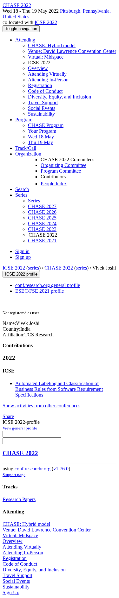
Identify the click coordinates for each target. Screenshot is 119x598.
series (33, 267)
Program (23, 119)
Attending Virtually (47, 74)
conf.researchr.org (32, 468)
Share (8, 416)
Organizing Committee (63, 165)
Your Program (42, 131)
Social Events (41, 108)
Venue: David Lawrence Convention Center (72, 51)
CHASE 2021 (42, 240)
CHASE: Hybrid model (52, 45)
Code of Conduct (45, 91)
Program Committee (61, 171)
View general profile (20, 428)
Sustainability (41, 114)
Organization (28, 153)
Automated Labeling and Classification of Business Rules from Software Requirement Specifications (59, 389)
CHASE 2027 (42, 206)
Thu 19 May (40, 142)
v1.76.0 (61, 468)
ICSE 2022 (46, 22)
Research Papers (19, 499)
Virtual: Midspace (45, 57)
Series (34, 200)
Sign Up (11, 592)
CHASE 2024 (42, 223)
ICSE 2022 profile (21, 274)
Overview (38, 68)
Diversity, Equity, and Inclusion (59, 96)
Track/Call (25, 148)
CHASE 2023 (42, 229)
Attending (25, 39)
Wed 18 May (41, 136)
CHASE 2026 (42, 212)
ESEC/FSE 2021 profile (39, 291)
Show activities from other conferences (41, 405)
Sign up (23, 257)
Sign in (22, 251)
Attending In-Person (48, 79)
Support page (14, 474)
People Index (54, 183)
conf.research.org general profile (47, 285)
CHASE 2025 (42, 217)
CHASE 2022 (58, 267)
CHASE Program (45, 125)
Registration (40, 85)
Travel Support (43, 102)
